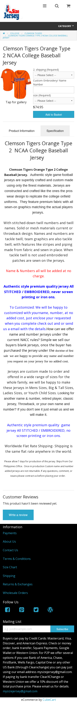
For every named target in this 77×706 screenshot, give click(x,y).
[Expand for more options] (44, 6)
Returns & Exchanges (18, 584)
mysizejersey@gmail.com (20, 691)
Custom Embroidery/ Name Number (49, 82)
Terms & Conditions (17, 559)
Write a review (18, 515)
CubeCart (49, 700)
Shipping (9, 576)
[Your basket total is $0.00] (68, 6)
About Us (9, 541)
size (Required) (42, 95)
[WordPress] (50, 610)
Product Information (22, 131)
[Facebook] (7, 610)
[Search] (57, 6)
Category (65, 26)
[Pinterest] (21, 610)
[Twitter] (36, 610)
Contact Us (10, 550)
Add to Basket (53, 114)
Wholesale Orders (15, 593)
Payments (10, 533)
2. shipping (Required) (46, 69)
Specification (55, 131)
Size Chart (10, 567)
